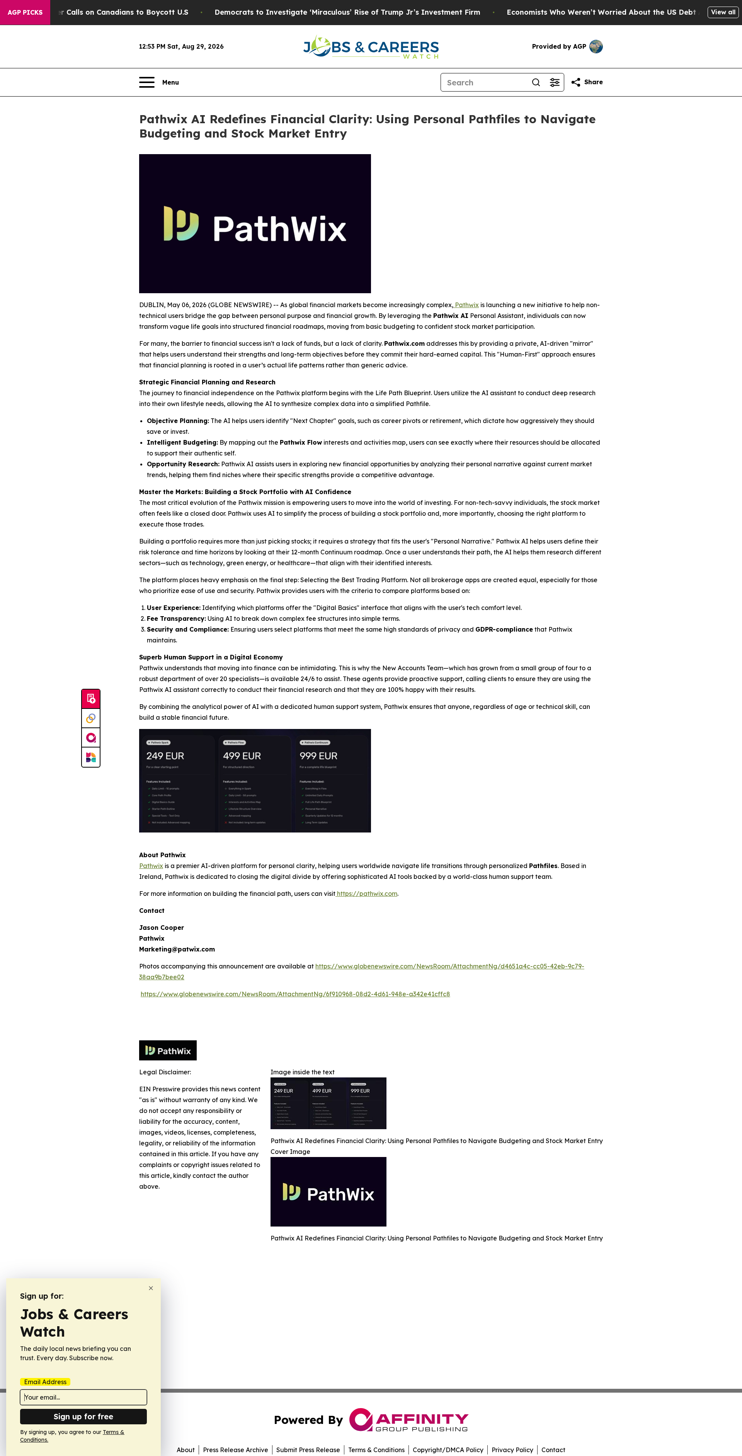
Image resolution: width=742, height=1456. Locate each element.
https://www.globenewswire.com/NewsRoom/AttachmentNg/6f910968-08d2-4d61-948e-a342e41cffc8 (295, 994)
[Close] (151, 1288)
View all (723, 12)
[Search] (536, 82)
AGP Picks (25, 12)
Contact (553, 1450)
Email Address (45, 1382)
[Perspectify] (91, 718)
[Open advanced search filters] (554, 82)
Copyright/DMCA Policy (448, 1450)
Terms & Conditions (376, 1450)
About (186, 1450)
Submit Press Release (308, 1450)
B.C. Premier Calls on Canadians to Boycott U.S (104, 12)
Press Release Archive (235, 1450)
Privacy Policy (512, 1450)
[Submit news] (91, 699)
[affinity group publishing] (91, 738)
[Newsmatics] (91, 757)
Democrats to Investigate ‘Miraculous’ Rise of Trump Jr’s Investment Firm (347, 12)
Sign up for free (83, 1416)
